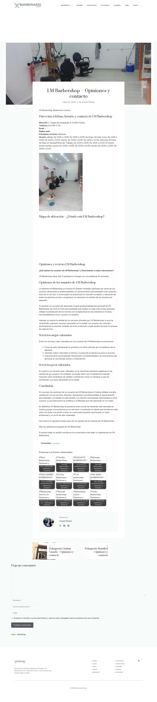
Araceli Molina (88, 102)
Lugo (95, 664)
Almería (117, 5)
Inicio (13, 634)
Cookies (119, 666)
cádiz (95, 669)
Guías (135, 5)
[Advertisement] (78, 27)
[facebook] (139, 661)
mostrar (56, 443)
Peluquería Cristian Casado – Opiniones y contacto (61, 552)
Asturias (105, 5)
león (94, 666)
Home (95, 661)
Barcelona (92, 5)
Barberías (65, 5)
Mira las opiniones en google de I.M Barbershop (60, 426)
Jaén (127, 5)
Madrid (80, 5)
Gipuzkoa (119, 672)
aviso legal (120, 664)
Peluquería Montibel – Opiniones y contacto (96, 552)
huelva (118, 669)
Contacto (120, 661)
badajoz (96, 672)
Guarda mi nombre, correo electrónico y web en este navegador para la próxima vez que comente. (56, 618)
